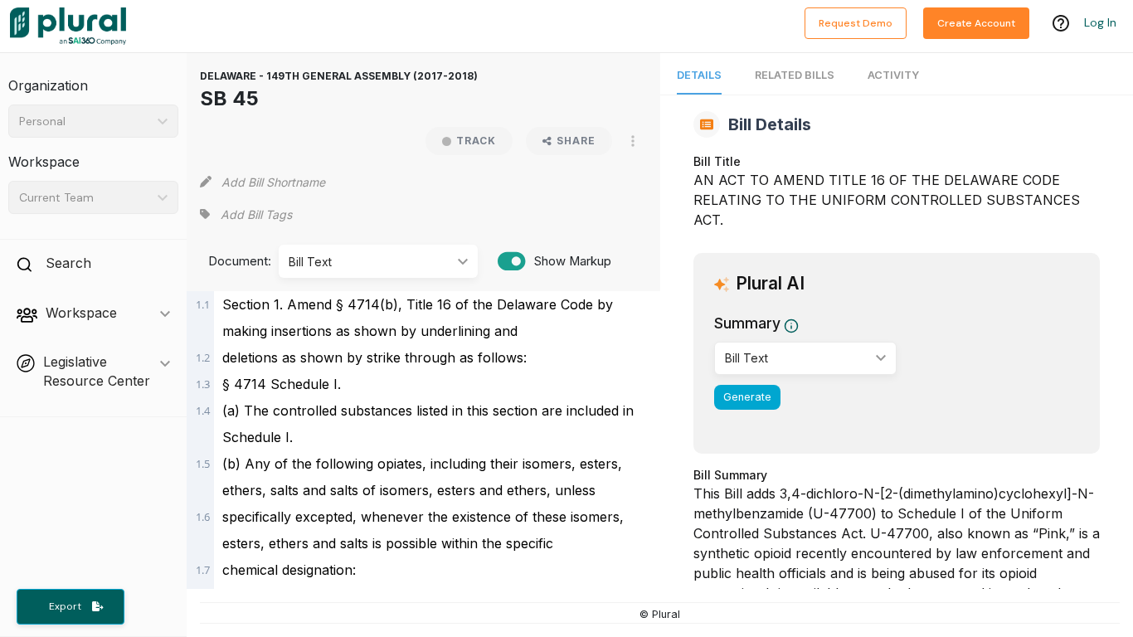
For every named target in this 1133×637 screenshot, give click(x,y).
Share (576, 140)
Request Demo (855, 23)
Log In (1100, 22)
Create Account (976, 23)
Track (476, 140)
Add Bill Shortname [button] (273, 182)
